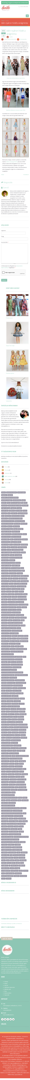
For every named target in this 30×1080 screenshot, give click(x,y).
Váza (3, 873)
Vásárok (26, 870)
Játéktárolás (5, 643)
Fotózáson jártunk (10, 373)
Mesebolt (14, 719)
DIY (23, 570)
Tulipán (17, 860)
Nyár (3, 740)
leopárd (22, 698)
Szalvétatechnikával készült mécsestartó (12, 813)
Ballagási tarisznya (6, 534)
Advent (3, 492)
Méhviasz (21, 716)
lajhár (3, 690)
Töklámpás (4, 857)
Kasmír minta (19, 659)
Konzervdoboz (11, 683)
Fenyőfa (9, 591)
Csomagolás (18, 555)
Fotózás (14, 599)
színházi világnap (13, 821)
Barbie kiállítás (5, 539)
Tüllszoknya (23, 860)
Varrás (6, 482)
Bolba (19, 542)
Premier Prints (5, 779)
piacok (3, 771)
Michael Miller (14, 724)
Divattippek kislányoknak (15, 570)
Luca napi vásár (6, 709)
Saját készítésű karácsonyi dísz (9, 797)
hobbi (22, 620)
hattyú (10, 620)
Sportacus (14, 800)
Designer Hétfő (16, 565)
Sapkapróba (9, 401)
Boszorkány (17, 544)
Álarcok (6, 985)
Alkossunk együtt (15, 503)
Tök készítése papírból (19, 855)
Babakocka (4, 518)
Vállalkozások (5, 868)
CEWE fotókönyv (22, 547)
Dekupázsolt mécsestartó (8, 563)
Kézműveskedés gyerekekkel (9, 670)
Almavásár (4, 505)
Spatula (8, 800)
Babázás (4, 526)
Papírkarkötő (5, 763)
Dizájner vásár (24, 576)
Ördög (14, 750)
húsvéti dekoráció (6, 630)
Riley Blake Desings (20, 784)
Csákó (8, 550)
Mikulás (10, 727)
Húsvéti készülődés (17, 630)
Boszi (11, 544)
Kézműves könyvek (6, 667)
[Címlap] (6, 8)
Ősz (24, 750)
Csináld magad (5, 555)
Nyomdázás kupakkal (7, 745)
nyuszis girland (14, 748)
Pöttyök (18, 777)
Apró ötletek (19, 510)
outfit (13, 756)
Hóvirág (23, 625)
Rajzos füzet (12, 782)
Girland (19, 607)
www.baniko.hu (20, 1038)
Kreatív (6, 479)
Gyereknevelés (16, 612)
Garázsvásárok (19, 602)
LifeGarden (14, 703)
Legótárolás (15, 696)
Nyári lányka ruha (16, 740)
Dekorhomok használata (16, 557)
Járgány (9, 638)
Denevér (18, 563)
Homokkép (4, 625)
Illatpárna (14, 636)
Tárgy (2, 236)
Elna (19, 581)
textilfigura (11, 844)
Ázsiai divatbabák (22, 513)
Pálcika (12, 761)
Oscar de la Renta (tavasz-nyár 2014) (15, 78)
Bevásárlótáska (6, 542)
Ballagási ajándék (6, 531)
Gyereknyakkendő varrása (8, 615)
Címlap (3, 20)
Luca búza (21, 703)
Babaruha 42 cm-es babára (15, 518)
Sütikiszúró (4, 803)
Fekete (3, 591)
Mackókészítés (14, 711)
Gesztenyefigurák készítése (9, 607)
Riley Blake (11, 784)
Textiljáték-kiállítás (17, 850)
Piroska (21, 771)
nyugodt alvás (17, 745)
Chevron (4, 550)
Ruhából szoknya (6, 792)
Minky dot (4, 732)
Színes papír (5, 821)
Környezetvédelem (20, 683)
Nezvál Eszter (16, 737)
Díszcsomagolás (15, 568)
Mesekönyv (21, 719)
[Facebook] (2, 1019)
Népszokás (8, 737)
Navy (3, 737)
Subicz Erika (25, 800)
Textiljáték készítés (6, 847)
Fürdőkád (4, 602)
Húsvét (18, 628)
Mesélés (4, 722)
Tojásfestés (24, 852)
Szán (24, 813)
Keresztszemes (5, 664)
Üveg (22, 863)
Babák (22, 516)
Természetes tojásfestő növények (10, 839)
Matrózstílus (23, 714)
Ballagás (21, 529)
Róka (16, 787)
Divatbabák (4, 570)
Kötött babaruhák (18, 685)
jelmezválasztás (6, 646)
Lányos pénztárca (6, 696)
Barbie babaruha (6, 536)
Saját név (3, 230)
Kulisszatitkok (21, 688)
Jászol (14, 638)
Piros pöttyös (15, 771)
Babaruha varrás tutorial (8, 521)
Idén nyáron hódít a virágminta (15, 32)
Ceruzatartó (14, 547)
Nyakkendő (24, 737)
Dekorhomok (5, 557)
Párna (16, 763)
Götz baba (4, 610)
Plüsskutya (24, 774)
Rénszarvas (5, 784)
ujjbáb (17, 863)
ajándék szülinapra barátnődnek (10, 497)
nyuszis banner (5, 748)
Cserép (23, 552)
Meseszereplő (10, 722)
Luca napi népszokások (13, 706)
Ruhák (13, 792)
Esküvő (11, 583)
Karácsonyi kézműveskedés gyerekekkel (12, 656)
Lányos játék (20, 693)
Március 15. (11, 714)
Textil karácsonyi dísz (7, 842)
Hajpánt (17, 617)
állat (22, 503)
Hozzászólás (4, 242)
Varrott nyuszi (14, 870)
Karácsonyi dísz (6, 651)
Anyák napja (5, 510)
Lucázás (19, 709)
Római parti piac (6, 790)
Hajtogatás (23, 617)
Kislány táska (5, 677)
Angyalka (13, 508)
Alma (25, 503)
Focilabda (14, 596)
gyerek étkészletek (6, 612)
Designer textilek (6, 568)
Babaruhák (16, 523)
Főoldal (6, 981)
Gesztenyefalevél (13, 604)
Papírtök (12, 763)
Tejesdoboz (14, 829)
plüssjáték (17, 774)
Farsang (7, 470)
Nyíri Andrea (14, 743)
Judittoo (17, 646)
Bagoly (15, 529)
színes (15, 818)
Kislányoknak (13, 677)
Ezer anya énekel (21, 586)
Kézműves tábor (17, 667)
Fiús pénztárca (18, 594)
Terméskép (4, 834)
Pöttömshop (11, 777)
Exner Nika (13, 586)
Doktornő (15, 578)
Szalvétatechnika (17, 810)
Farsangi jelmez (16, 589)
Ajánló (23, 500)
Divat (22, 568)
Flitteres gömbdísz (6, 596)
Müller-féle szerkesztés (7, 735)
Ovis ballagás (5, 758)
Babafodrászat (15, 516)
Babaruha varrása (19, 521)
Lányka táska (5, 693)
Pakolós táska (5, 761)
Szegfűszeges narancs (7, 816)
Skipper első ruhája (10, 345)
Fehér (22, 589)
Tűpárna (4, 863)
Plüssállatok (11, 774)
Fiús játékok (11, 594)
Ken (9, 662)
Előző (2, 174)
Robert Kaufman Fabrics (8, 787)
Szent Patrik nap (18, 816)
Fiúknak (21, 591)
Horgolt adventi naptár (14, 625)
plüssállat (4, 774)
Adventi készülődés (11, 492)
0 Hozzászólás (23, 39)
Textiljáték (17, 844)
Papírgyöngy (22, 761)
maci (24, 709)
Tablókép (4, 826)
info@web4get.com (21, 1065)
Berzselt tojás (17, 539)
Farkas (3, 589)
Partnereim (4, 766)
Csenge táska (16, 552)
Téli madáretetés (13, 831)
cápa (8, 547)
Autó (9, 513)
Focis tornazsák (22, 596)
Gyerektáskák (19, 615)
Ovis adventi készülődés (22, 756)
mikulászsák (23, 730)
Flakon (25, 594)
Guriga (19, 610)
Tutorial (9, 863)
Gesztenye (4, 604)
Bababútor (7, 516)
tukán (12, 860)
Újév (14, 863)
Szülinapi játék (21, 823)
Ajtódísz (4, 503)
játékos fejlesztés (14, 641)
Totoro (3, 860)
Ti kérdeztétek (12, 852)
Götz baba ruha (12, 610)
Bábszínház (16, 526)
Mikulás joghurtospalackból (20, 727)
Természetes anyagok (7, 837)
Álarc (8, 503)
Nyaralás (8, 740)
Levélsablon (17, 701)
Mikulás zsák (7, 989)
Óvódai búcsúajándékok (16, 758)
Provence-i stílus (22, 779)
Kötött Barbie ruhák (6, 688)
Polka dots (4, 777)
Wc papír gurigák (10, 873)
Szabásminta (12, 803)
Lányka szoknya (17, 690)
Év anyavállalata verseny (20, 583)
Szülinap (4, 823)
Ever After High (5, 586)
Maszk (16, 714)
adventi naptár (21, 492)
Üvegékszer (5, 865)
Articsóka (4, 513)
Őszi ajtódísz (5, 753)
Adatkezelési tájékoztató (23, 1072)
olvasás (9, 750)
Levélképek (10, 701)
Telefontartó (5, 831)
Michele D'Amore (23, 724)
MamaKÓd (22, 711)
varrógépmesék (6, 870)
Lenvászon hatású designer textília (10, 698)
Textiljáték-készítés (6, 850)
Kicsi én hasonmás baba (8, 675)
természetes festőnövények (21, 837)
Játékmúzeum (5, 641)
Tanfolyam (10, 826)
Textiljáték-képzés (17, 847)
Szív (20, 821)
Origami (19, 750)
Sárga (20, 797)
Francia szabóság (22, 599)
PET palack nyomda (6, 769)
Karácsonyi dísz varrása (17, 651)
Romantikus (14, 790)
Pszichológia (5, 782)
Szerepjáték (5, 818)
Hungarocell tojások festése (9, 628)
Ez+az (6, 467)
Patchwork (11, 766)
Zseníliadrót (23, 876)
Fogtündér (4, 599)
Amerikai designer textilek (14, 505)
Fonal (9, 599)
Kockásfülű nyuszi (19, 680)
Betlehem (25, 539)
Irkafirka (4, 638)
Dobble (10, 578)
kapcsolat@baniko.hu (8, 1014)
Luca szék (13, 709)
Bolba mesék (5, 544)
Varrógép (17, 868)
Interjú (26, 636)
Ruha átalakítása (22, 790)
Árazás (25, 510)
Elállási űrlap (11, 1074)
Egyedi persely (5, 581)
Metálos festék (5, 724)
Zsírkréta (8, 878)
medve (15, 716)
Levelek (4, 701)
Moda (9, 732)
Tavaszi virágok (5, 829)
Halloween (7, 473)
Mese (9, 719)
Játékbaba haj (24, 638)
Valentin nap (14, 865)
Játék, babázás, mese (10, 476)
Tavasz (21, 826)
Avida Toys (14, 513)
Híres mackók (16, 620)
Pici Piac (8, 771)
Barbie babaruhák (12, 39)
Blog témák (13, 542)
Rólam (5, 983)
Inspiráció (20, 636)
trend (7, 860)
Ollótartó (4, 750)
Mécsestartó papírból (7, 716)
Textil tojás (16, 842)
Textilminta (4, 852)
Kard (24, 656)
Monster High (22, 732)
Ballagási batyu (15, 531)
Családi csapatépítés (7, 552)
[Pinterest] (5, 1019)
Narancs (23, 735)
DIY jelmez (19, 573)
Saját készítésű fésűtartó (8, 795)
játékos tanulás (24, 641)
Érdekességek (24, 581)
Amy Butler (25, 505)
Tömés (15, 857)
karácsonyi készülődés (7, 654)
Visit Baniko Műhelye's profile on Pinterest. (11, 923)
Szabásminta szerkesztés (8, 805)
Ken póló (14, 662)
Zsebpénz (16, 876)
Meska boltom (7, 993)
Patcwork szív (18, 766)
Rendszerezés (20, 782)
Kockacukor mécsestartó (8, 680)
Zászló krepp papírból (7, 876)
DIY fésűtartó (12, 573)
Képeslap (19, 662)
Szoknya (25, 821)
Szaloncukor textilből (7, 810)
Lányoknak (12, 693)
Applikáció (11, 510)
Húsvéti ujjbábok (14, 633)
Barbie (5, 39)
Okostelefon (23, 748)
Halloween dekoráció (9, 987)
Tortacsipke (22, 857)
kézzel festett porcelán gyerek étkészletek (12, 672)
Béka (11, 539)
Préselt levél (13, 779)
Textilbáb (22, 842)
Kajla (22, 646)
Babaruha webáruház (7, 523)
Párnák (21, 763)
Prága (22, 777)
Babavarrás (24, 523)
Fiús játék (4, 594)
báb (3, 516)
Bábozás (10, 526)
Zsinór (3, 878)
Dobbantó (4, 578)
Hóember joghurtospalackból (15, 623)
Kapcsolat (6, 995)
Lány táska (8, 690)
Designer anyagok (6, 565)
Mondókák (15, 732)
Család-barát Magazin (17, 550)
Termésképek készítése (14, 834)
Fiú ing (16, 591)
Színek (10, 818)
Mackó (7, 711)
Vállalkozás (22, 865)
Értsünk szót (5, 583)
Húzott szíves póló (6, 636)
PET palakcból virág (17, 769)
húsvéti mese (5, 633)
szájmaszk (23, 808)
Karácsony (12, 649)
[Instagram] (8, 1019)
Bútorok (4, 547)
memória (4, 719)
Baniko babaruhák (17, 534)
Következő (26, 174)
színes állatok (22, 818)
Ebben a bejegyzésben (12, 161)
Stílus (19, 800)
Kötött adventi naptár (7, 685)
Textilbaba (4, 844)
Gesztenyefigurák (23, 604)
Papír (16, 761)
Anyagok (19, 508)
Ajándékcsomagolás (7, 500)
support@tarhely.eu (20, 1069)
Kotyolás (15, 688)
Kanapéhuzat (5, 649)
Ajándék (10, 495)
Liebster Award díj (6, 703)
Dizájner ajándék (15, 576)
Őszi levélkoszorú (14, 753)
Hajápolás (11, 617)
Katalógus (4, 662)
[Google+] (10, 1019)
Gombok (24, 607)
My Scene (17, 735)
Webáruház (18, 873)
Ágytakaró (4, 495)
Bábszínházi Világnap (7, 529)
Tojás (18, 852)
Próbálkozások (9, 318)
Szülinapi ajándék (12, 823)
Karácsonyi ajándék (21, 649)
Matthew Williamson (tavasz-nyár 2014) (15, 110)
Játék (18, 638)
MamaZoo (4, 714)
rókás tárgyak (22, 787)
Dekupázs (12, 560)
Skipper (25, 797)
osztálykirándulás (6, 756)
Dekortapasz (5, 560)
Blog (7, 20)
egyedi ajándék (23, 578)
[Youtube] (13, 1019)
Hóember (4, 623)
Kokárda (4, 683)
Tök (11, 855)
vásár (20, 870)
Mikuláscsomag (5, 730)
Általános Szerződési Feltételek (8, 1072)
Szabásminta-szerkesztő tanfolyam (10, 808)
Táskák (16, 826)
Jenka (12, 646)
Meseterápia (19, 722)
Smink (3, 800)
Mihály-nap (4, 727)
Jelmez (18, 643)
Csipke (12, 555)
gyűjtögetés (5, 617)
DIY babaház (5, 573)
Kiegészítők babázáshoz (21, 675)
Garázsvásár (11, 602)
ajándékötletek (16, 500)
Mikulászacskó (14, 730)
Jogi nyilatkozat (18, 1074)
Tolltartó (11, 857)
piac (25, 769)
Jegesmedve (12, 643)
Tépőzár (21, 831)
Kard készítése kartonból (8, 659)
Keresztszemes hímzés (16, 664)
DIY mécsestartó (6, 576)
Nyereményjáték (6, 743)
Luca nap (4, 706)
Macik (3, 711)
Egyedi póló (13, 581)
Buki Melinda (24, 544)
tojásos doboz (5, 855)
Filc (13, 591)
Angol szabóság (6, 508)
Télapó (20, 829)
